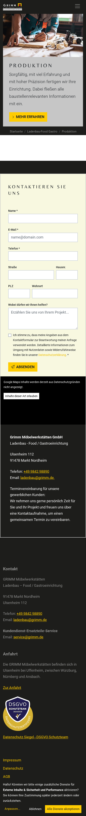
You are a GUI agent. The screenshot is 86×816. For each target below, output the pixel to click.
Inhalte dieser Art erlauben (21, 396)
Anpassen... (12, 809)
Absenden (25, 367)
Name (13, 210)
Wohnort (37, 286)
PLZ (10, 286)
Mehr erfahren (30, 117)
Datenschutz (13, 768)
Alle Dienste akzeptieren (63, 809)
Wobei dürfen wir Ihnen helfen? (28, 304)
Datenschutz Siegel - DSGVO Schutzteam (35, 737)
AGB (6, 777)
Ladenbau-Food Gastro (42, 131)
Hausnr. (61, 267)
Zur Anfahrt (12, 688)
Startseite (16, 131)
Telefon (14, 248)
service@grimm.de (28, 637)
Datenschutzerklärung (52, 355)
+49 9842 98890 (36, 472)
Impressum (12, 760)
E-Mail (13, 229)
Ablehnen (35, 809)
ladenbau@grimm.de (37, 478)
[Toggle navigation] (77, 6)
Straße (12, 267)
